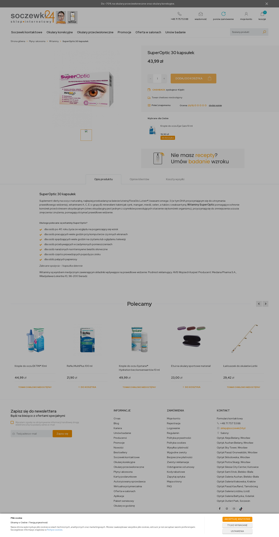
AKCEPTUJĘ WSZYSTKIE (237, 519)
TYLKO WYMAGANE (237, 525)
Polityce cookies (54, 529)
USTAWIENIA (237, 531)
